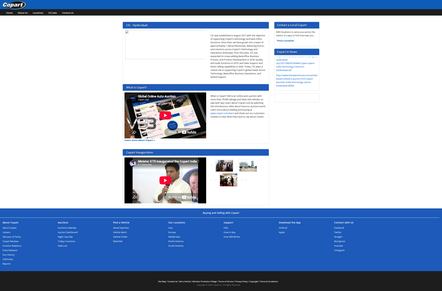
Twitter (337, 232)
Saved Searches (121, 227)
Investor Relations (12, 245)
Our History (9, 254)
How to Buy (230, 232)
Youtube (338, 245)
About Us (23, 12)
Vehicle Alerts (120, 232)
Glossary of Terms (12, 236)
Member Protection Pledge (204, 281)
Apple (282, 232)
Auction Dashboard (68, 232)
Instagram (339, 250)
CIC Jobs (52, 12)
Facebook (339, 227)
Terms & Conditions (269, 281)
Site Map (162, 281)
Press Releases (10, 250)
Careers (6, 232)
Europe (172, 232)
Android (283, 227)
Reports (7, 263)
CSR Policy (8, 259)
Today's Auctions (66, 241)
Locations (38, 12)
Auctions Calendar (67, 227)
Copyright (253, 281)
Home (9, 12)
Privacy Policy (241, 281)
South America (175, 245)
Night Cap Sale (65, 236)
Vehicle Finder (120, 236)
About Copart (10, 227)
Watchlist (118, 241)
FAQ (226, 227)
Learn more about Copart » (139, 140)
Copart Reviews (10, 241)
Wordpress (339, 241)
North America (175, 241)
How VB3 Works (232, 236)
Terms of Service (225, 281)
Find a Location (285, 40)
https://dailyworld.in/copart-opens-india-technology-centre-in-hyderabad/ (296, 86)
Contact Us (68, 12)
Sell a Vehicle (185, 281)
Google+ (338, 236)
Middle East (174, 236)
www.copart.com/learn (222, 113)
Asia (170, 227)
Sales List (62, 245)
